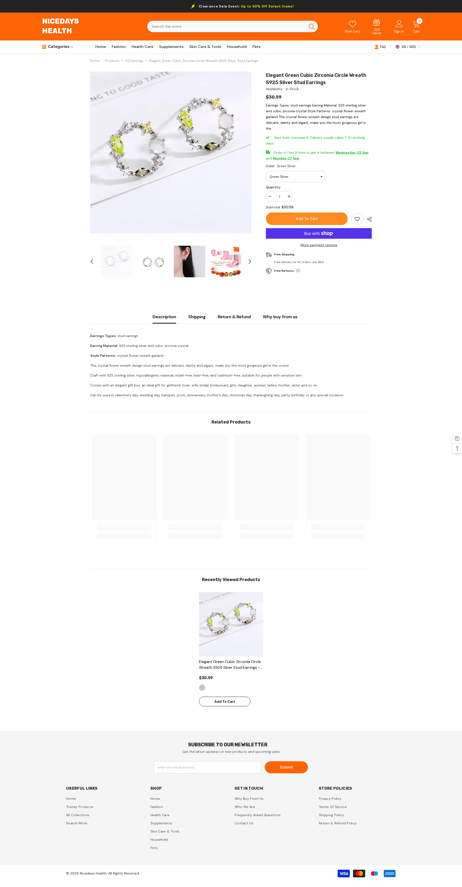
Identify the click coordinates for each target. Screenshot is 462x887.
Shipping (197, 317)
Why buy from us (280, 317)
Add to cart (307, 218)
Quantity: (273, 187)
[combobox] (226, 26)
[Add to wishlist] (357, 219)
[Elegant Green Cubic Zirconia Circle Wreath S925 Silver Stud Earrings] (231, 624)
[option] (171, 152)
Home (95, 61)
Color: (281, 166)
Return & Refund (234, 317)
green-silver (202, 687)
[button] (91, 261)
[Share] (367, 219)
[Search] (232, 26)
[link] (377, 27)
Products (112, 61)
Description (164, 317)
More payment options (319, 245)
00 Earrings (134, 61)
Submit (286, 767)
